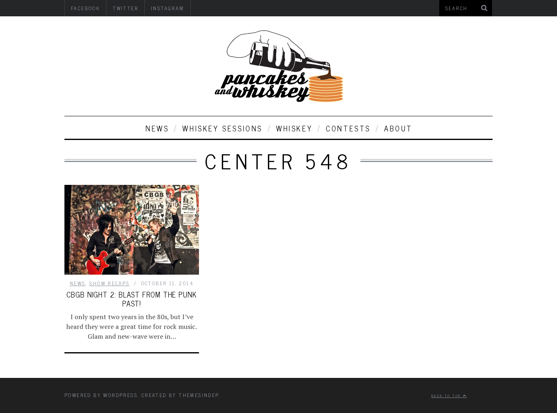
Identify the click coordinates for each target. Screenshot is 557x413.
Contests (348, 128)
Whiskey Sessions (222, 128)
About (398, 128)
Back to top (447, 395)
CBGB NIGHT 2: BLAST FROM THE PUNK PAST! (131, 298)
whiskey (294, 128)
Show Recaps (109, 283)
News (157, 128)
